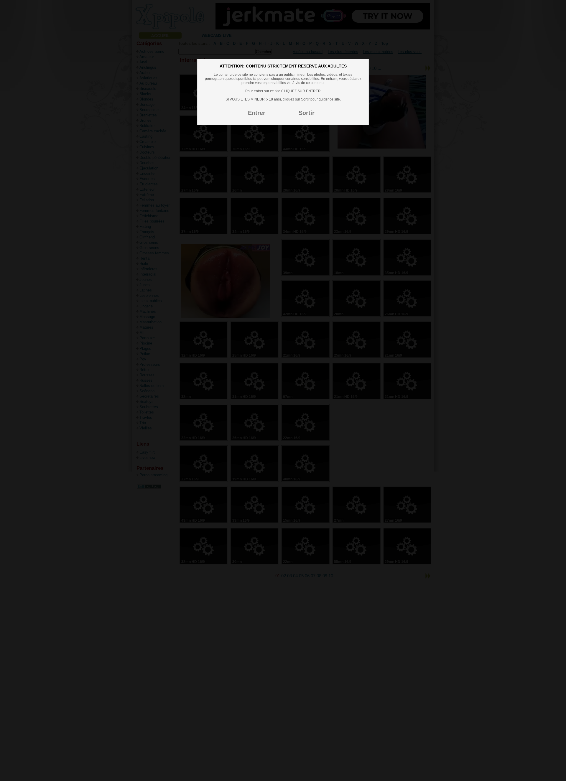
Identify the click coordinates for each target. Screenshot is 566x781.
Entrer (256, 113)
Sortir (307, 113)
